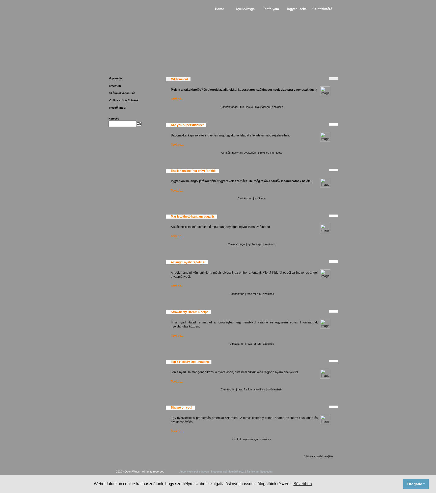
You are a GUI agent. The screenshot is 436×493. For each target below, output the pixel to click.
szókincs (277, 106)
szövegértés (275, 389)
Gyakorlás (116, 78)
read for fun (254, 293)
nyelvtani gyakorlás (244, 152)
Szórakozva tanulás (122, 93)
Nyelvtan (115, 85)
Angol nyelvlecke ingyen (194, 471)
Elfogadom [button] (416, 484)
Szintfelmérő (322, 9)
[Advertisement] (131, 210)
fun (242, 106)
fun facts (276, 152)
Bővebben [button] (302, 484)
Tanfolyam (271, 9)
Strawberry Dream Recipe (189, 312)
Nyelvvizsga (245, 9)
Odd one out (179, 79)
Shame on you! (181, 407)
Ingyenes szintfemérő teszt (228, 471)
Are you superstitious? (187, 125)
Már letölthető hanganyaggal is (193, 216)
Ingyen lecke (297, 9)
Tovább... (177, 99)
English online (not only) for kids (193, 171)
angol (234, 106)
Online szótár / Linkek (123, 100)
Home (219, 9)
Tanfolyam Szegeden (259, 471)
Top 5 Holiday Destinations (190, 362)
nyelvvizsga (262, 106)
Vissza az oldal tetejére (319, 456)
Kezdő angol (117, 107)
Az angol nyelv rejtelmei (188, 262)
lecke (249, 106)
